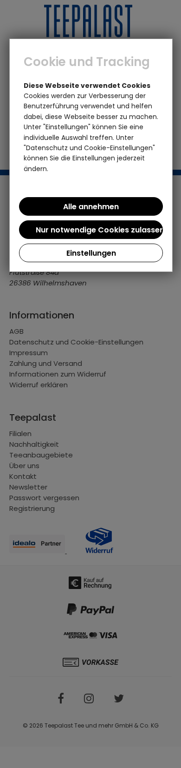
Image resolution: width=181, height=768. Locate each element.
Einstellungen (91, 253)
